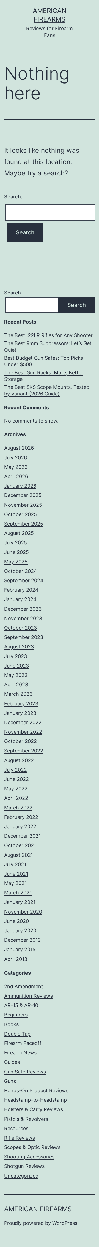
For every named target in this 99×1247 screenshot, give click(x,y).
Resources (16, 1128)
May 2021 (15, 883)
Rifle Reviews (19, 1138)
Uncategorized (21, 1176)
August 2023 (19, 647)
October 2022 (20, 741)
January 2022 (20, 826)
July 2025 (15, 542)
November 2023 (23, 618)
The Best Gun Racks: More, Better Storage (43, 376)
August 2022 (19, 760)
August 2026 (19, 448)
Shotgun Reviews (24, 1166)
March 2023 (18, 694)
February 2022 (21, 817)
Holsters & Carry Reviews (33, 1109)
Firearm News (20, 1052)
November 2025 (23, 505)
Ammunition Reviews (28, 996)
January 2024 (20, 599)
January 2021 (19, 902)
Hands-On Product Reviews (36, 1090)
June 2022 (16, 779)
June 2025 (16, 552)
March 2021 (18, 893)
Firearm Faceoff (23, 1043)
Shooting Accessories (29, 1157)
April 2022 (16, 798)
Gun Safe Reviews (25, 1072)
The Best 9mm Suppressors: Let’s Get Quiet (48, 346)
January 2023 (20, 713)
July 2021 (15, 864)
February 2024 (21, 590)
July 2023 (15, 656)
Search (12, 293)
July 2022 (15, 770)
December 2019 (22, 940)
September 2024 (23, 580)
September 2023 (23, 637)
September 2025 (23, 524)
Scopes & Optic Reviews (32, 1147)
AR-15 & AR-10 (21, 1005)
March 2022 (18, 808)
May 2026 (16, 467)
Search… (14, 197)
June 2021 (16, 874)
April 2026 (16, 476)
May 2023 (16, 675)
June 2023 (16, 666)
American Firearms (38, 1209)
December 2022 (23, 722)
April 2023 (16, 684)
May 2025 (16, 562)
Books (11, 1024)
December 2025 (23, 495)
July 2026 (15, 457)
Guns (10, 1081)
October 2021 (20, 845)
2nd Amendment (23, 986)
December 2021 (22, 836)
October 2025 (20, 514)
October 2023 (20, 628)
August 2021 (18, 855)
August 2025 (19, 533)
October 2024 (20, 571)
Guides (12, 1062)
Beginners (16, 1015)
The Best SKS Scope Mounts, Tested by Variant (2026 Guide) (46, 390)
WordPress (64, 1223)
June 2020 (16, 921)
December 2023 (23, 609)
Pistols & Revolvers (26, 1119)
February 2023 (21, 704)
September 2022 (23, 751)
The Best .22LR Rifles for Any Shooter (48, 335)
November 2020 (23, 912)
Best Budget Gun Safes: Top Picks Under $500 (43, 361)
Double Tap (17, 1034)
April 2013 (15, 959)
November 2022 (23, 732)
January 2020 (20, 930)
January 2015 (19, 949)
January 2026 (20, 486)
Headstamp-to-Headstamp (35, 1100)
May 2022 (16, 788)
